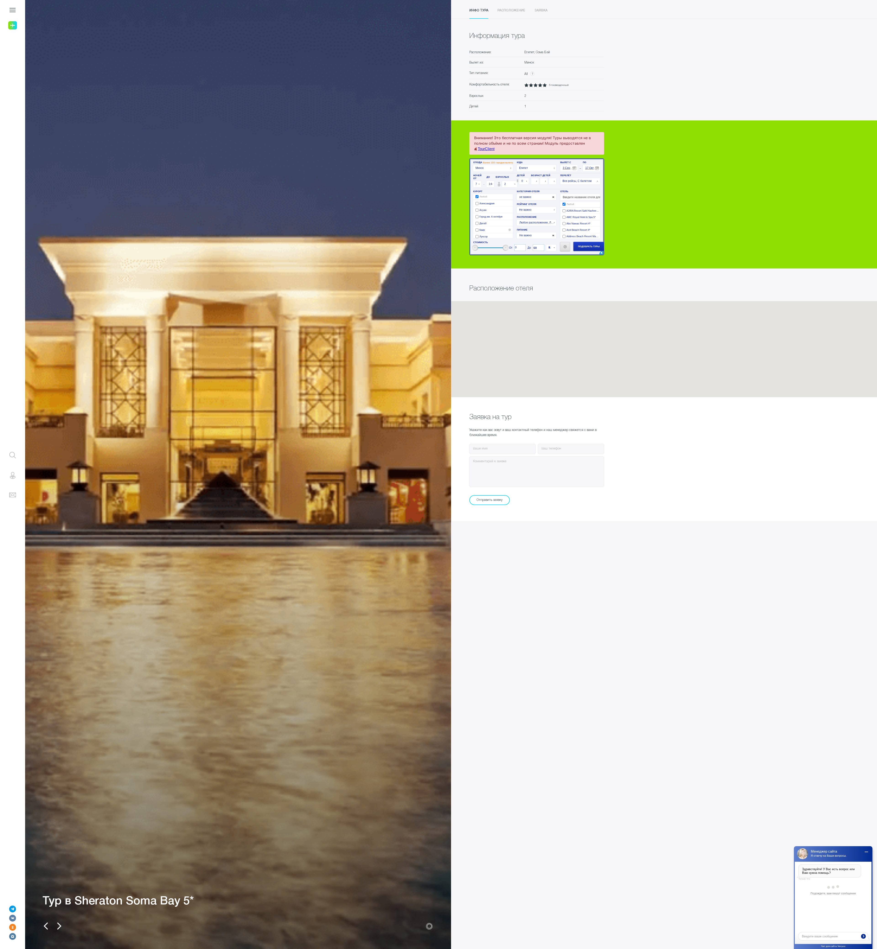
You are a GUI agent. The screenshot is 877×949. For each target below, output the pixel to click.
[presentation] (45, 926)
